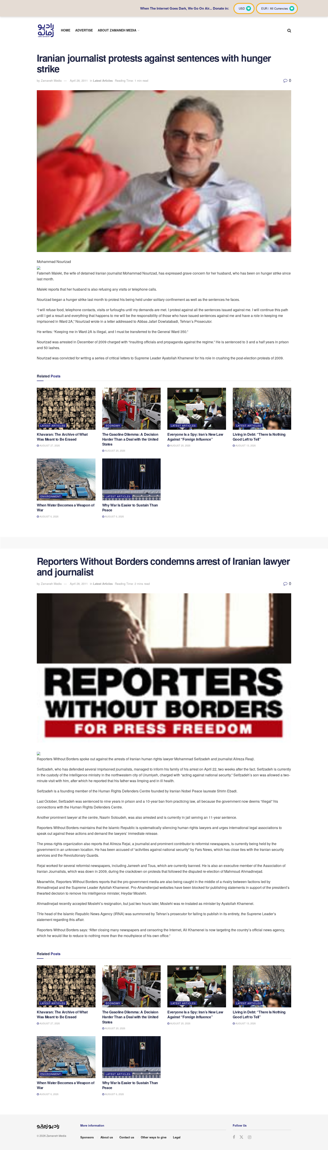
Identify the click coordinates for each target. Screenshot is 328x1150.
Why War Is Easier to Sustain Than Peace (130, 507)
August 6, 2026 (48, 516)
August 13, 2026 (245, 445)
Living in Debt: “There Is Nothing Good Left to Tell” (259, 437)
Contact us (126, 1137)
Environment (50, 496)
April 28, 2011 (79, 80)
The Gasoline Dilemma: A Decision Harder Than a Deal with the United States (130, 439)
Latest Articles (103, 80)
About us (106, 1137)
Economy (113, 425)
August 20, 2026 (114, 450)
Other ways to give (153, 1137)
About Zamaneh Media (117, 30)
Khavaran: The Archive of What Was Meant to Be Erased (62, 437)
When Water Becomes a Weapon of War (65, 507)
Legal (177, 1137)
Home (65, 30)
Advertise (84, 30)
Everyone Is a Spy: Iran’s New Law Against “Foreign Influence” (195, 437)
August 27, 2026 (49, 445)
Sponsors (87, 1137)
